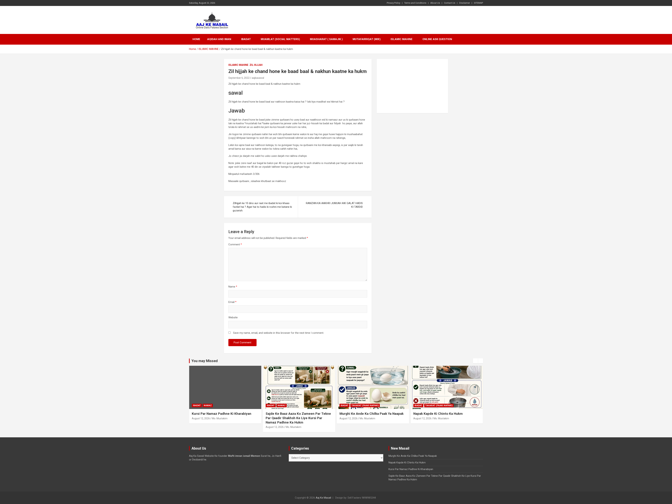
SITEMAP (478, 3)
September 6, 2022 (239, 77)
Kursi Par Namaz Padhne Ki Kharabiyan (221, 414)
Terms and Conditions (415, 3)
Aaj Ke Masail (323, 497)
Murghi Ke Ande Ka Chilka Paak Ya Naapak (372, 414)
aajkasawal (258, 77)
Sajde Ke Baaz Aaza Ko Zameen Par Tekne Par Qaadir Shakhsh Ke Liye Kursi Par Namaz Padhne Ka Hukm (298, 418)
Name (232, 286)
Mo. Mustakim (219, 418)
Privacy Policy (393, 3)
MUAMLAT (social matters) (280, 39)
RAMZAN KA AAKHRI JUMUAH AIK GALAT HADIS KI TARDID (334, 205)
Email (232, 302)
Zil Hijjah (256, 65)
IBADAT (246, 39)
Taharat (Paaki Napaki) (365, 405)
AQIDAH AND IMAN (219, 39)
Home (196, 39)
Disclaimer (464, 3)
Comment (235, 244)
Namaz (208, 405)
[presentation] (475, 360)
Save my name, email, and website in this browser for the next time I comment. (278, 332)
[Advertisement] (412, 86)
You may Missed (204, 361)
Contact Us (449, 3)
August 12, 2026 (201, 418)
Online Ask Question (437, 39)
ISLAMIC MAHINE (401, 39)
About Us (435, 3)
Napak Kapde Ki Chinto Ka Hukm (438, 414)
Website (233, 317)
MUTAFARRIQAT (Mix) (367, 39)
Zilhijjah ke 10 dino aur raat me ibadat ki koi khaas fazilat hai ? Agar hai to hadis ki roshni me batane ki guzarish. (262, 207)
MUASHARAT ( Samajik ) (326, 39)
